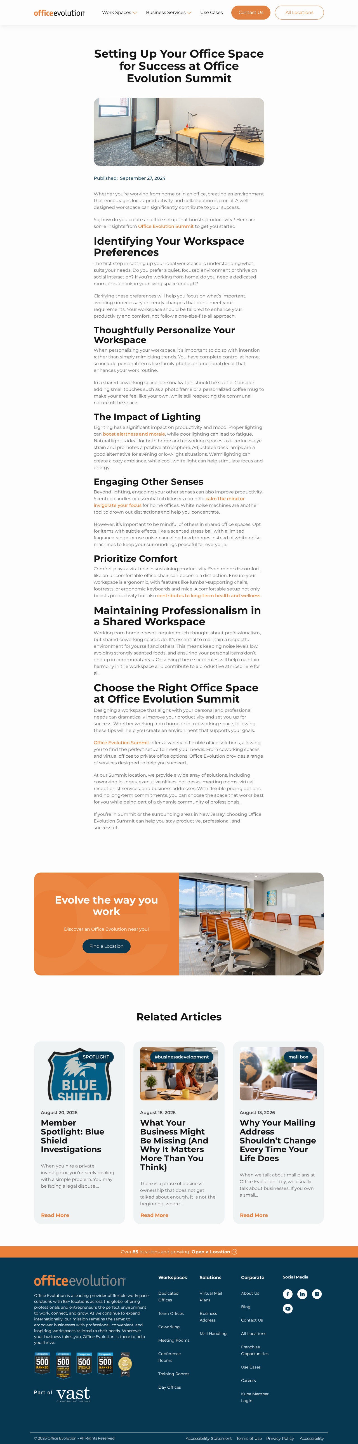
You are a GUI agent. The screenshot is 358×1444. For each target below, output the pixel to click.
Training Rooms (173, 1373)
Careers (248, 1380)
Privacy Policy (280, 1438)
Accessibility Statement (209, 1438)
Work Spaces (116, 12)
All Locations (300, 12)
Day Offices (169, 1387)
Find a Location (107, 946)
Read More (55, 1215)
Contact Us (251, 12)
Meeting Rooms (174, 1340)
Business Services (166, 12)
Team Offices (171, 1313)
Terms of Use (249, 1438)
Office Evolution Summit (166, 226)
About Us (250, 1293)
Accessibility (312, 1438)
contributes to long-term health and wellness (208, 595)
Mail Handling (213, 1333)
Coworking (169, 1326)
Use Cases (211, 12)
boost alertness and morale (134, 434)
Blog (246, 1306)
